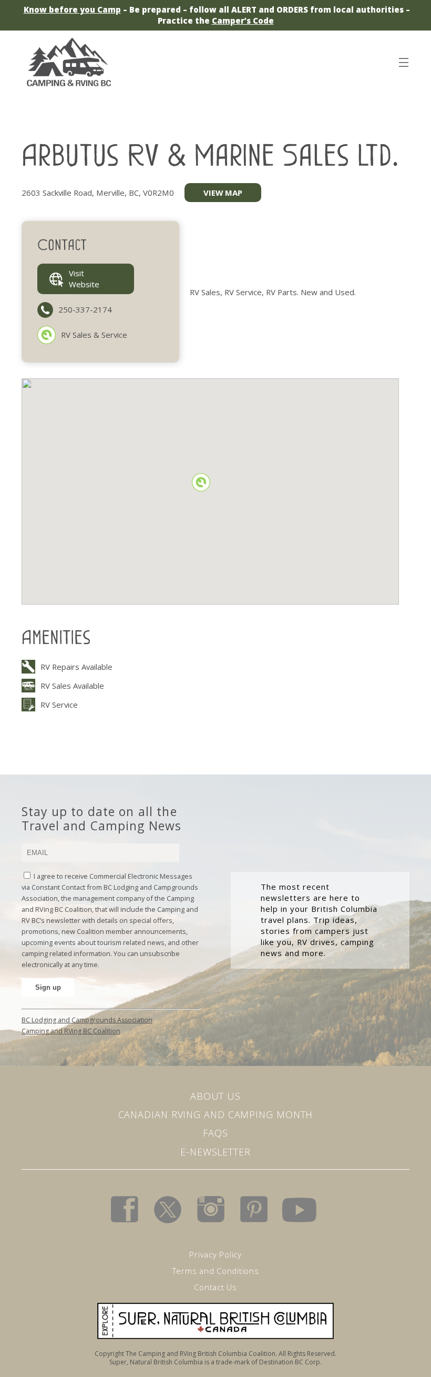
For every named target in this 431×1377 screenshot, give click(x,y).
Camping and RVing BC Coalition (71, 1031)
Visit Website (84, 278)
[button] (201, 482)
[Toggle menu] (403, 60)
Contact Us (215, 1287)
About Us (215, 1096)
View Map (222, 192)
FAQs (215, 1133)
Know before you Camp (72, 9)
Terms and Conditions (215, 1270)
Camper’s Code (243, 20)
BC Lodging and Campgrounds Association (87, 1020)
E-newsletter (215, 1151)
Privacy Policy (215, 1254)
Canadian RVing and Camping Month (215, 1114)
